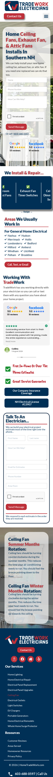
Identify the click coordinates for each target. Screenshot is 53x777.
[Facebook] (22, 659)
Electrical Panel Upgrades (20, 690)
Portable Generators (18, 715)
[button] (46, 16)
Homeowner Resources (19, 751)
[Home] (30, 659)
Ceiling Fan (13, 695)
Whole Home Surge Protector (22, 726)
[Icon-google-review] (14, 659)
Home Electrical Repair (19, 679)
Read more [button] (10, 341)
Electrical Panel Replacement (22, 684)
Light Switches (15, 705)
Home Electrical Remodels (21, 720)
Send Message (16, 126)
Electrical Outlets (16, 700)
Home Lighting (15, 674)
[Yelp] (39, 659)
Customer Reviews (17, 740)
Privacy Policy (15, 756)
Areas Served (14, 745)
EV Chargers (14, 710)
